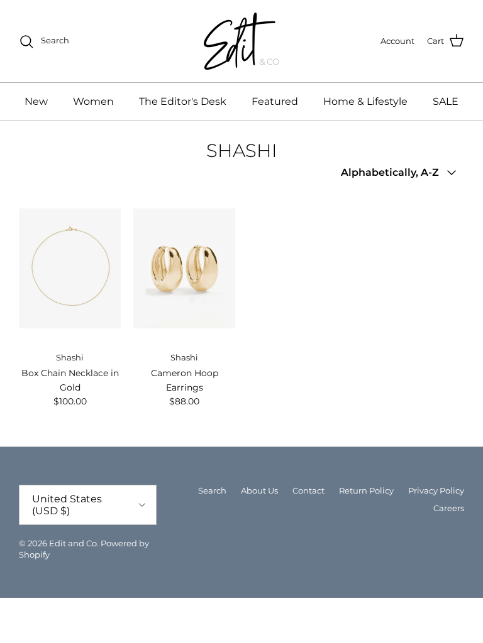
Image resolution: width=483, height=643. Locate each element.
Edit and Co (73, 543)
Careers (448, 508)
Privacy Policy (436, 490)
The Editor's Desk (182, 101)
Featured (275, 101)
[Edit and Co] (241, 41)
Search (212, 490)
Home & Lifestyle (365, 101)
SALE (445, 101)
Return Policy (366, 490)
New (36, 101)
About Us (259, 490)
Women (93, 101)
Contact (308, 490)
